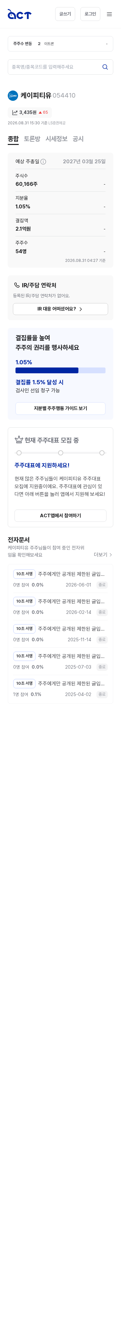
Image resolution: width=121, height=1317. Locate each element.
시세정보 (56, 139)
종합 (13, 139)
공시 (78, 139)
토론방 (32, 139)
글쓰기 (65, 13)
